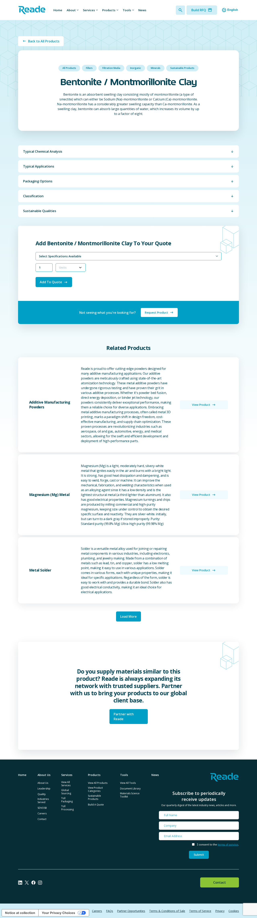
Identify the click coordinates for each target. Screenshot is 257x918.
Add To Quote (51, 282)
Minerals (155, 68)
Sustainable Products (182, 68)
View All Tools (128, 783)
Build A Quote (96, 804)
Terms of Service (200, 911)
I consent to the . (218, 844)
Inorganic (135, 68)
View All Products (97, 783)
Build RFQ (198, 10)
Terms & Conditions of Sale (167, 911)
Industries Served (43, 800)
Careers (42, 813)
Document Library (130, 788)
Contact (42, 819)
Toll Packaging (67, 799)
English (232, 9)
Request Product (156, 312)
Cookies (233, 911)
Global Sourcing (66, 791)
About (71, 10)
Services (89, 10)
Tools (127, 10)
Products (108, 10)
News (142, 10)
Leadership (44, 788)
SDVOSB (42, 808)
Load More (128, 616)
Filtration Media (111, 68)
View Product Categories (95, 789)
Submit (199, 855)
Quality (42, 794)
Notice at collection (20, 913)
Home (57, 10)
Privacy (219, 911)
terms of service (228, 844)
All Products (69, 68)
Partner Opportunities (131, 911)
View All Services (65, 783)
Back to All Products (43, 41)
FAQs (109, 911)
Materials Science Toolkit (130, 795)
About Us (43, 783)
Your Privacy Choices (58, 913)
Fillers (89, 68)
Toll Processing (67, 808)
